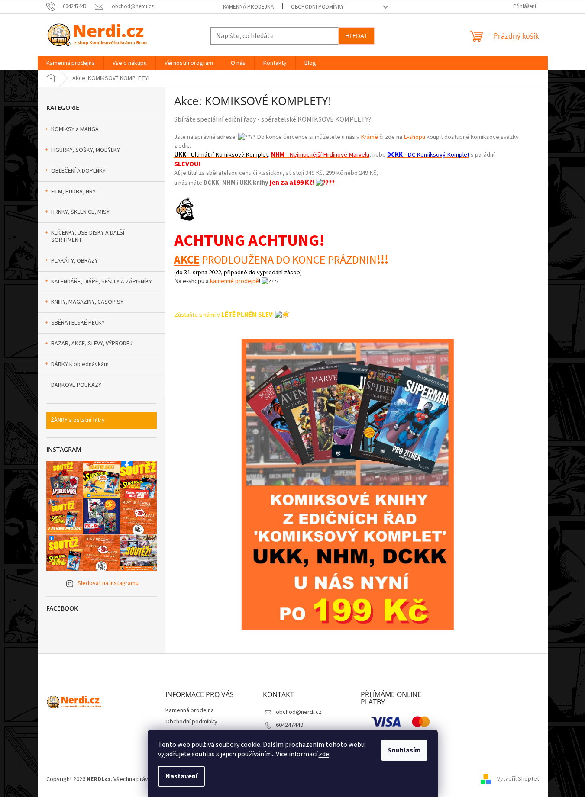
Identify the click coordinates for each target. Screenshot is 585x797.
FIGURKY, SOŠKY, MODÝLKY (85, 150)
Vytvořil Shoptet (518, 779)
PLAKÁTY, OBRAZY (74, 261)
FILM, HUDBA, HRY (73, 191)
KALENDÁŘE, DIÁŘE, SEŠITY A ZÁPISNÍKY (101, 281)
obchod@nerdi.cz (299, 712)
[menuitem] (70, 63)
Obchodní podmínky (317, 7)
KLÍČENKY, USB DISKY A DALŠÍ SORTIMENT (87, 236)
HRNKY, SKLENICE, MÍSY (80, 212)
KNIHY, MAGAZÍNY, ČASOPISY (87, 302)
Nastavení (181, 776)
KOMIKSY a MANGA (75, 129)
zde (324, 754)
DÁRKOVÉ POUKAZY (76, 385)
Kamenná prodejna (248, 7)
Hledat (356, 36)
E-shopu (414, 136)
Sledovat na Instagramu (108, 583)
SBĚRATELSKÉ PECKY (78, 322)
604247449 (289, 725)
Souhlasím (404, 750)
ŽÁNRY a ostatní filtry (78, 420)
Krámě (369, 136)
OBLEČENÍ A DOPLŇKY (78, 171)
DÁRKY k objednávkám (80, 364)
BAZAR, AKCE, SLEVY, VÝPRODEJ (92, 343)
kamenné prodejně (234, 281)
